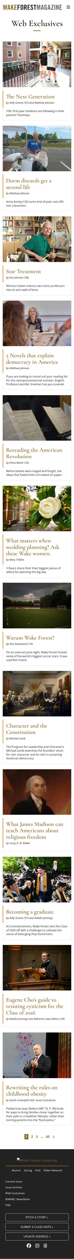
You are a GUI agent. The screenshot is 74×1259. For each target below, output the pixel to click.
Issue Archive (13, 1187)
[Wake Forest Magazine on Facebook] (29, 1246)
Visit (38, 1170)
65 (48, 1136)
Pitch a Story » (37, 1217)
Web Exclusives (15, 1193)
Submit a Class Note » (37, 1227)
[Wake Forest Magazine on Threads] (45, 1246)
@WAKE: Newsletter (17, 1199)
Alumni (16, 1170)
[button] (68, 7)
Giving (28, 1170)
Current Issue (13, 1181)
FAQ (8, 1205)
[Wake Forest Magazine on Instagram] (37, 1246)
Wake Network (53, 1170)
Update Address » (37, 1236)
